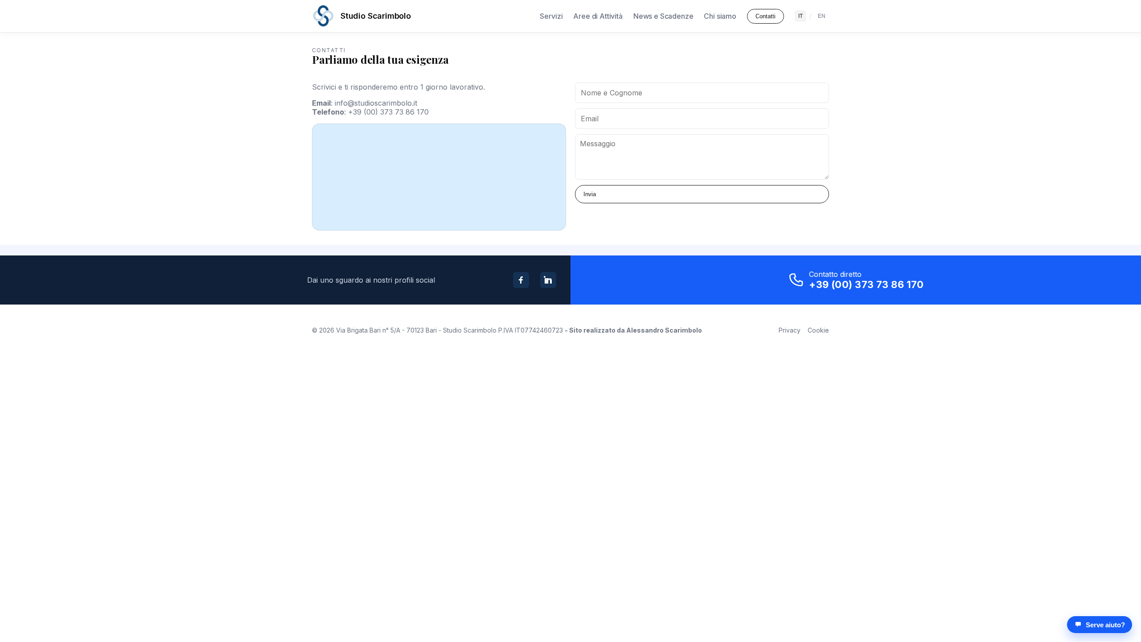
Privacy (789, 330)
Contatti (765, 16)
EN (821, 16)
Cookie (818, 330)
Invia (589, 194)
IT (800, 16)
